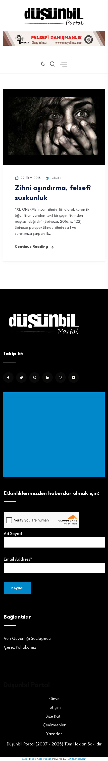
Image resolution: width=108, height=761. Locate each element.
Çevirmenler (54, 725)
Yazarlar (54, 734)
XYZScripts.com (77, 759)
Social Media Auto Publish (36, 759)
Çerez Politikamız (20, 647)
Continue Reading (31, 247)
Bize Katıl (54, 716)
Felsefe (56, 178)
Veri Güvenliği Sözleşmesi (27, 639)
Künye (54, 699)
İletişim (54, 708)
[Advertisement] (55, 434)
